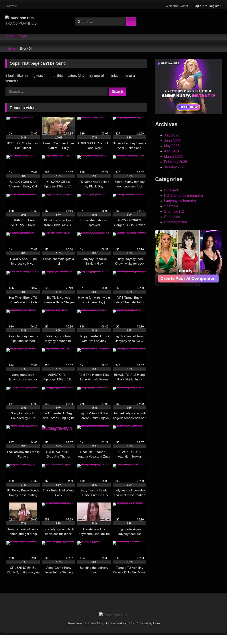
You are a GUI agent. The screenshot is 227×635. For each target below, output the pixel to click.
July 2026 (171, 135)
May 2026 (172, 146)
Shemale (171, 206)
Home (12, 48)
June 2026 (172, 140)
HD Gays (171, 190)
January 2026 (175, 167)
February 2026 (175, 162)
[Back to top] (215, 624)
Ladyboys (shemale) (180, 201)
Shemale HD (174, 211)
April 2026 (172, 151)
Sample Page (16, 36)
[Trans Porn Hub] (35, 18)
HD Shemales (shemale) (183, 195)
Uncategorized (175, 222)
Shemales (172, 217)
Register (215, 6)
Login (197, 6)
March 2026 (173, 156)
